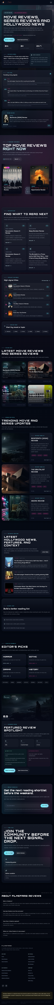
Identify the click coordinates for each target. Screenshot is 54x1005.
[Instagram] (6, 985)
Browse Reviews (9, 39)
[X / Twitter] (3, 985)
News (16, 331)
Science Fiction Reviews (6, 970)
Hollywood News (31, 956)
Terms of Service (31, 978)
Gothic (31, 331)
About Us (30, 970)
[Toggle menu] (51, 2)
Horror (23, 331)
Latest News (45, 552)
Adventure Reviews (5, 978)
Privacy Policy (31, 975)
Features (8, 331)
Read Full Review (10, 770)
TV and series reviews (17, 35)
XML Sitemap (30, 964)
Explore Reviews (21, 853)
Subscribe (44, 805)
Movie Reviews (5, 959)
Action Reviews (5, 973)
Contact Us (30, 973)
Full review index (45, 280)
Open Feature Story (23, 770)
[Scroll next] (49, 180)
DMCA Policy (30, 980)
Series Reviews (5, 961)
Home (3, 956)
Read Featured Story (22, 39)
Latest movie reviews (8, 35)
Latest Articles (31, 959)
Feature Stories (31, 961)
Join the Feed (9, 853)
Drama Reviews (5, 975)
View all (16, 159)
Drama (38, 331)
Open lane (6, 663)
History (45, 331)
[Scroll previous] (4, 180)
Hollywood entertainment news (29, 35)
